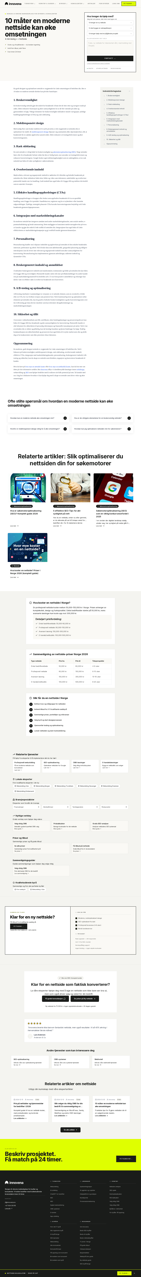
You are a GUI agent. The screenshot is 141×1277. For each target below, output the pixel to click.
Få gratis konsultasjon (54, 999)
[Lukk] (134, 1273)
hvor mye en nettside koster (35, 367)
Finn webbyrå (21, 889)
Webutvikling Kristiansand (25, 791)
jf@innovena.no (10, 1202)
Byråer (62, 3)
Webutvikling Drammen (111, 786)
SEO (27, 372)
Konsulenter (76, 3)
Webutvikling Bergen (43, 786)
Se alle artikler (69, 1130)
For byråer (104, 3)
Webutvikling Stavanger (88, 786)
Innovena (44, 369)
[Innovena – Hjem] (13, 4)
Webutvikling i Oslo (38, 889)
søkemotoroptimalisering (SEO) (64, 152)
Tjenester (29, 3)
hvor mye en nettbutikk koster (59, 367)
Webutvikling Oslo (23, 786)
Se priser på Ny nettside (83, 999)
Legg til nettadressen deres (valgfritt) (98, 63)
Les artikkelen (19, 1118)
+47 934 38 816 (10, 1205)
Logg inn (116, 3)
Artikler (91, 3)
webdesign (80, 369)
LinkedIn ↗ (8, 1208)
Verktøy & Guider (46, 3)
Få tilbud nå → (126, 1159)
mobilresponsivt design (40, 132)
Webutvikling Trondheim (65, 786)
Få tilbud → (129, 3)
